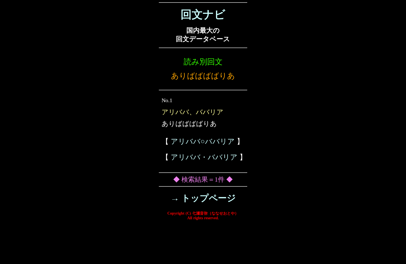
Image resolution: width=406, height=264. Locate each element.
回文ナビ (203, 14)
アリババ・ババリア (204, 157)
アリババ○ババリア (203, 142)
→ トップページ (203, 198)
